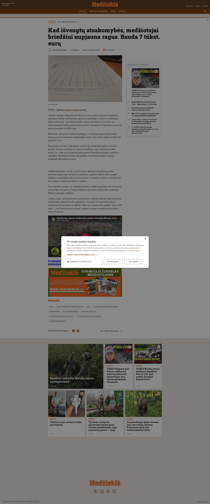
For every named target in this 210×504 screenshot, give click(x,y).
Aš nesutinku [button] (113, 261)
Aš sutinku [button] (133, 261)
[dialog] (105, 252)
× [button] (145, 239)
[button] (105, 255)
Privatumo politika (133, 250)
